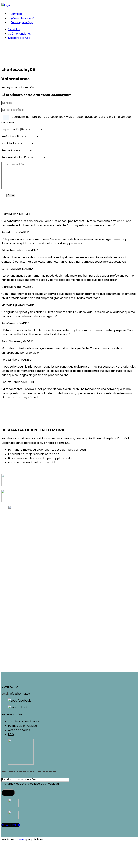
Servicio (6, 143)
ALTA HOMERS (10, 825)
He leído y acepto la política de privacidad (31, 784)
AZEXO (21, 839)
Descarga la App (22, 22)
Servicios (16, 14)
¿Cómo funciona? (22, 18)
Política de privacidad (22, 726)
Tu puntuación (10, 129)
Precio (5, 150)
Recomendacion (12, 157)
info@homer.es (19, 694)
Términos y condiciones (23, 721)
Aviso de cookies (19, 730)
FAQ (11, 734)
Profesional (8, 136)
